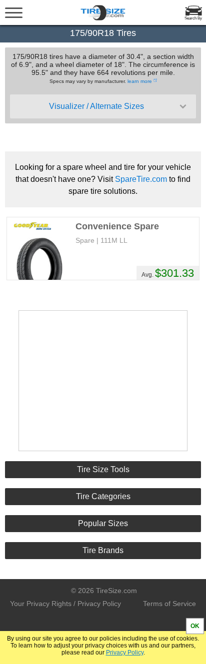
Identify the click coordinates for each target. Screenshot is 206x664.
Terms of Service (169, 604)
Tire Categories (103, 496)
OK (195, 626)
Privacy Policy (125, 652)
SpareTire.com (141, 179)
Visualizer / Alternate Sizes (96, 106)
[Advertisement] (103, 381)
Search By (193, 18)
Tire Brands (103, 550)
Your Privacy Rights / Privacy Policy (65, 604)
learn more (140, 81)
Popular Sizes (103, 523)
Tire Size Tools (103, 469)
